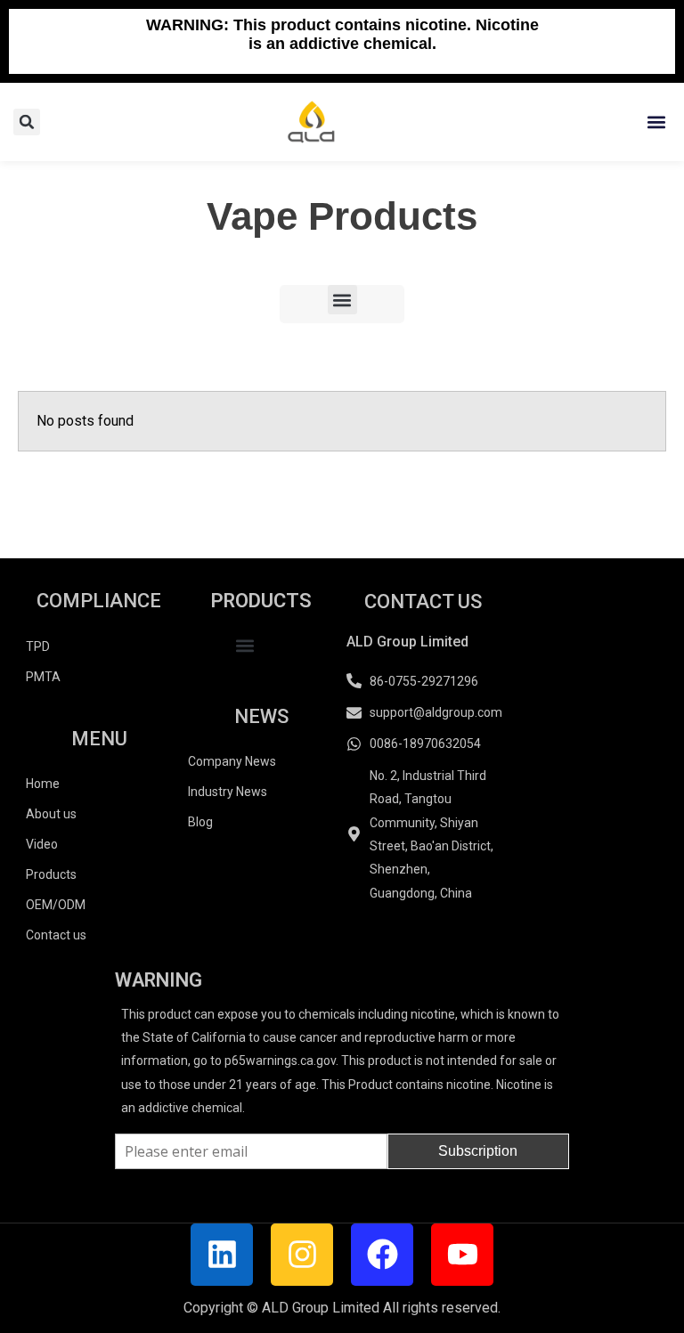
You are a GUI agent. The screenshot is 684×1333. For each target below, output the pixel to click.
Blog (200, 822)
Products (51, 874)
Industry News (227, 791)
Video (42, 844)
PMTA (43, 677)
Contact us (56, 935)
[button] (656, 121)
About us (51, 814)
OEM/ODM (56, 905)
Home (43, 783)
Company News (232, 761)
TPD (38, 646)
